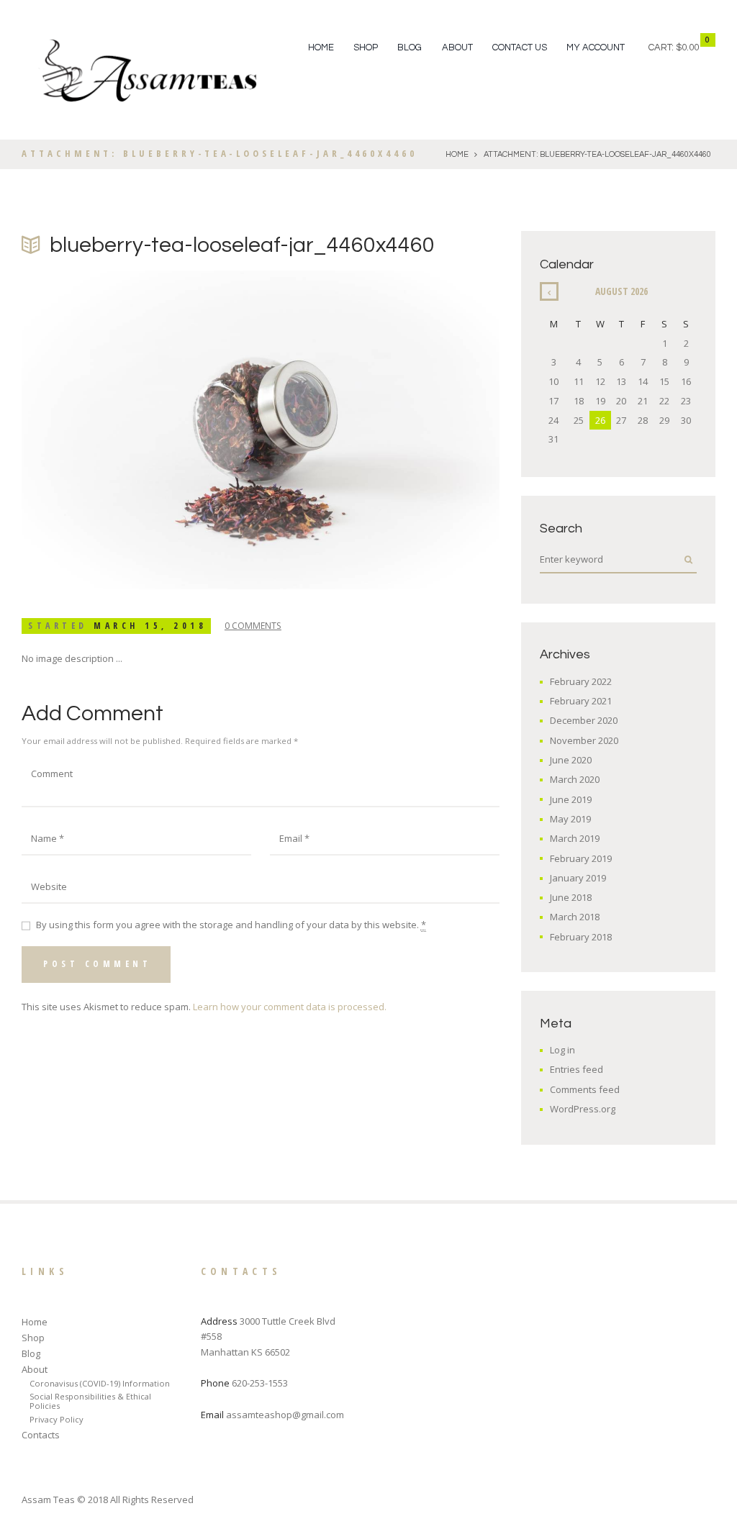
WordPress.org (582, 1108)
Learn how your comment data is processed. (289, 1006)
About (35, 1369)
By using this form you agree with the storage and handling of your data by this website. (231, 924)
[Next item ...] (380, 430)
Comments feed (585, 1089)
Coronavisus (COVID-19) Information (100, 1383)
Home (321, 47)
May (570, 818)
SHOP (365, 47)
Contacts (41, 1434)
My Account (595, 47)
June (571, 759)
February (581, 681)
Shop (33, 1337)
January (578, 877)
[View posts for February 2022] (549, 291)
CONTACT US (519, 47)
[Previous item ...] (141, 430)
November (584, 740)
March (575, 779)
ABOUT (457, 47)
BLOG (409, 47)
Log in (562, 1049)
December (584, 720)
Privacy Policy (56, 1419)
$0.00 (687, 47)
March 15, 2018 (150, 626)
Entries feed (576, 1069)
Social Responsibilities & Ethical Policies (90, 1401)
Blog (31, 1353)
